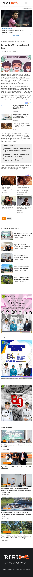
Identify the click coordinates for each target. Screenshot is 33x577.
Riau (4, 441)
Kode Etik (6, 564)
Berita (6, 41)
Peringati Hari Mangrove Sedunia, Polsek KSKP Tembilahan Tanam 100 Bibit (21, 267)
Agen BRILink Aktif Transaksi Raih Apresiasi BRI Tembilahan (22, 245)
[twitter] (5, 223)
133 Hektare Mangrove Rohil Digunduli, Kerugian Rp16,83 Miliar (16, 159)
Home (2, 41)
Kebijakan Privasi (16, 564)
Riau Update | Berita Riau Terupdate (21, 569)
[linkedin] (14, 223)
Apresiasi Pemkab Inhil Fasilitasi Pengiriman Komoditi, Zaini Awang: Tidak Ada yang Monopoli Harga (16, 514)
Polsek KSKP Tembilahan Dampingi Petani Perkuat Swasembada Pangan (17, 155)
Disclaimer (26, 564)
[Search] (28, 3)
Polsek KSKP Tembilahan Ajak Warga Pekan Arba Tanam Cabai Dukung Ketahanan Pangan (17, 150)
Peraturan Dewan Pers (20, 562)
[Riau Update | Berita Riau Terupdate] (9, 4)
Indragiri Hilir (7, 462)
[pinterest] (11, 223)
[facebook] (2, 223)
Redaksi (9, 562)
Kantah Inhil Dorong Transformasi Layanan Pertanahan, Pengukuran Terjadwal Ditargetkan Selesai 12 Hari (22, 256)
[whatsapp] (8, 223)
